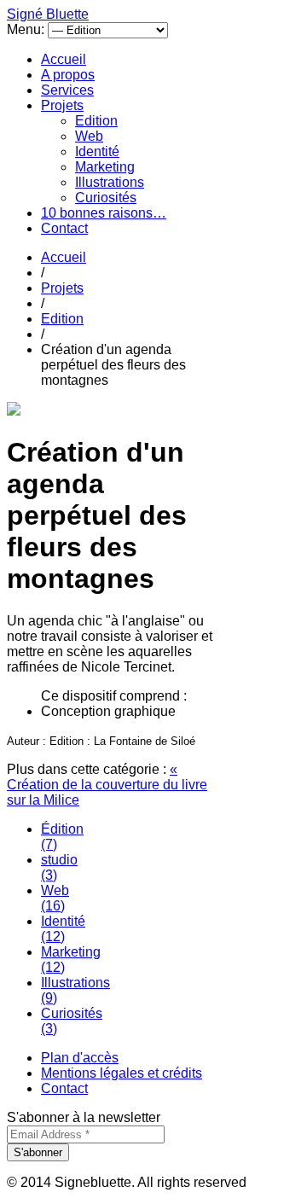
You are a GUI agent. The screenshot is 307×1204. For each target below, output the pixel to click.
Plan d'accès (80, 1057)
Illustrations (109, 182)
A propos (68, 74)
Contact (64, 228)
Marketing (105, 167)
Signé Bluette (48, 14)
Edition (96, 120)
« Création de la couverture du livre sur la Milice (107, 784)
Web (89, 136)
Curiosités (105, 197)
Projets (62, 105)
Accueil (63, 59)
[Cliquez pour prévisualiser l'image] (13, 411)
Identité (97, 151)
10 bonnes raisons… (103, 213)
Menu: (27, 29)
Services (67, 90)
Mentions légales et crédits (121, 1073)
